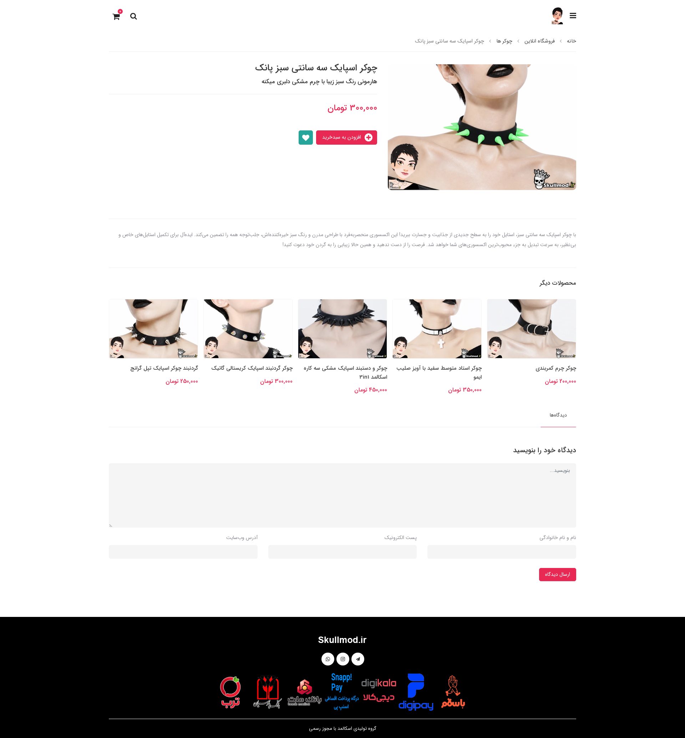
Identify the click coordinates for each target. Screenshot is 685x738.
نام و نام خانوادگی (557, 538)
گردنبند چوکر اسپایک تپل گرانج (259, 368)
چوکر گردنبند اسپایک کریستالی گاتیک (346, 368)
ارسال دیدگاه (557, 574)
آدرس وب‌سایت (242, 538)
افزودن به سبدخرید (342, 137)
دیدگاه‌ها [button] (558, 415)
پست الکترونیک (401, 538)
